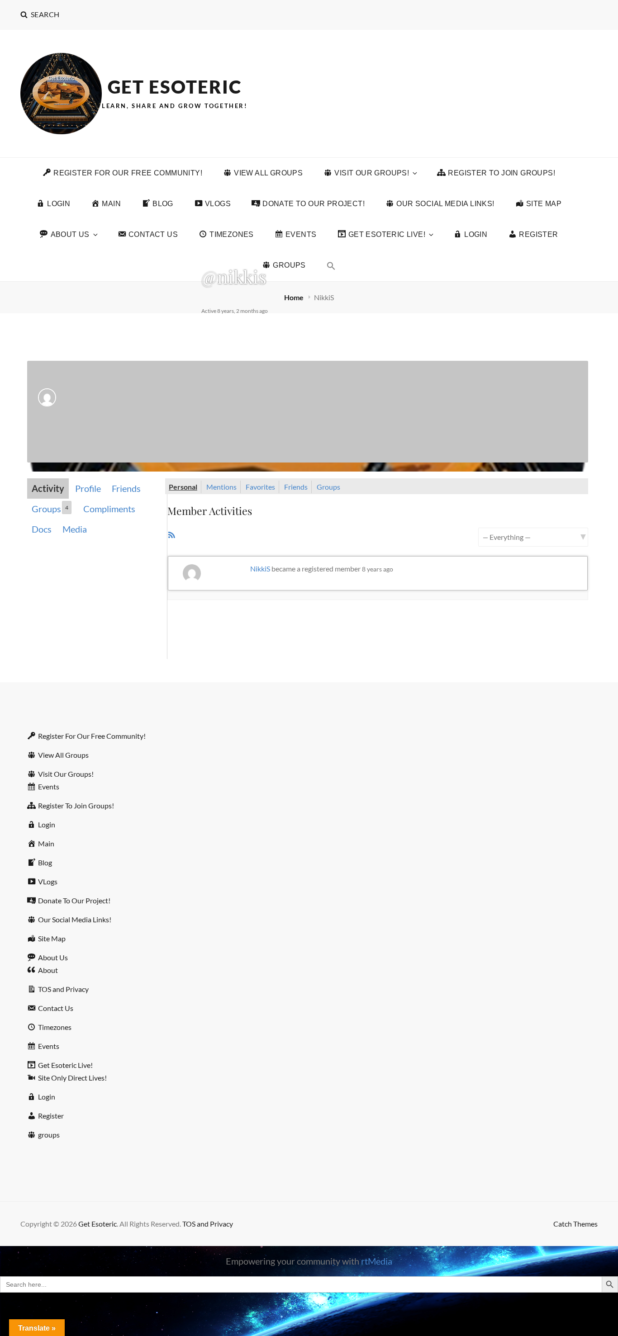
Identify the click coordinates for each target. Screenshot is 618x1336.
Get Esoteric (175, 87)
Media (74, 529)
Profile (88, 488)
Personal (183, 486)
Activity (48, 488)
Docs (42, 529)
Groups (50, 508)
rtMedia (376, 1261)
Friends (126, 488)
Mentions (221, 486)
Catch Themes (575, 1223)
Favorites (260, 486)
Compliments (109, 508)
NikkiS (260, 568)
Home (294, 297)
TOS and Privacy (207, 1223)
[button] (331, 265)
